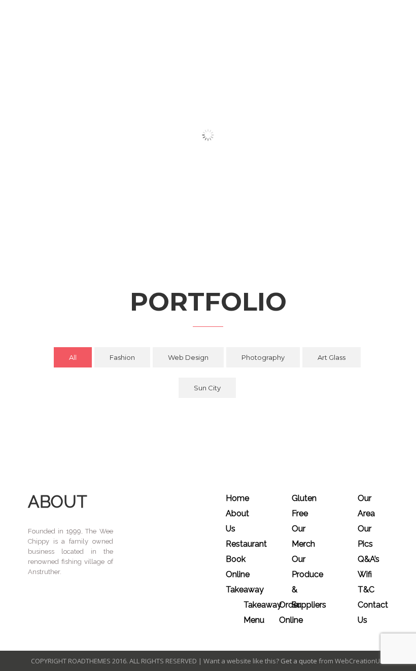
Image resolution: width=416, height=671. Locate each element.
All (73, 357)
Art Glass (331, 357)
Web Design (188, 357)
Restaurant (246, 544)
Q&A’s (368, 559)
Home (237, 498)
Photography (263, 357)
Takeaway (245, 589)
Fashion (122, 357)
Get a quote (299, 660)
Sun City (207, 388)
